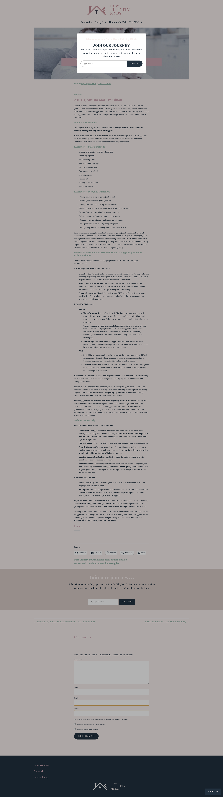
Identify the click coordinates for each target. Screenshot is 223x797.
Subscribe (135, 63)
